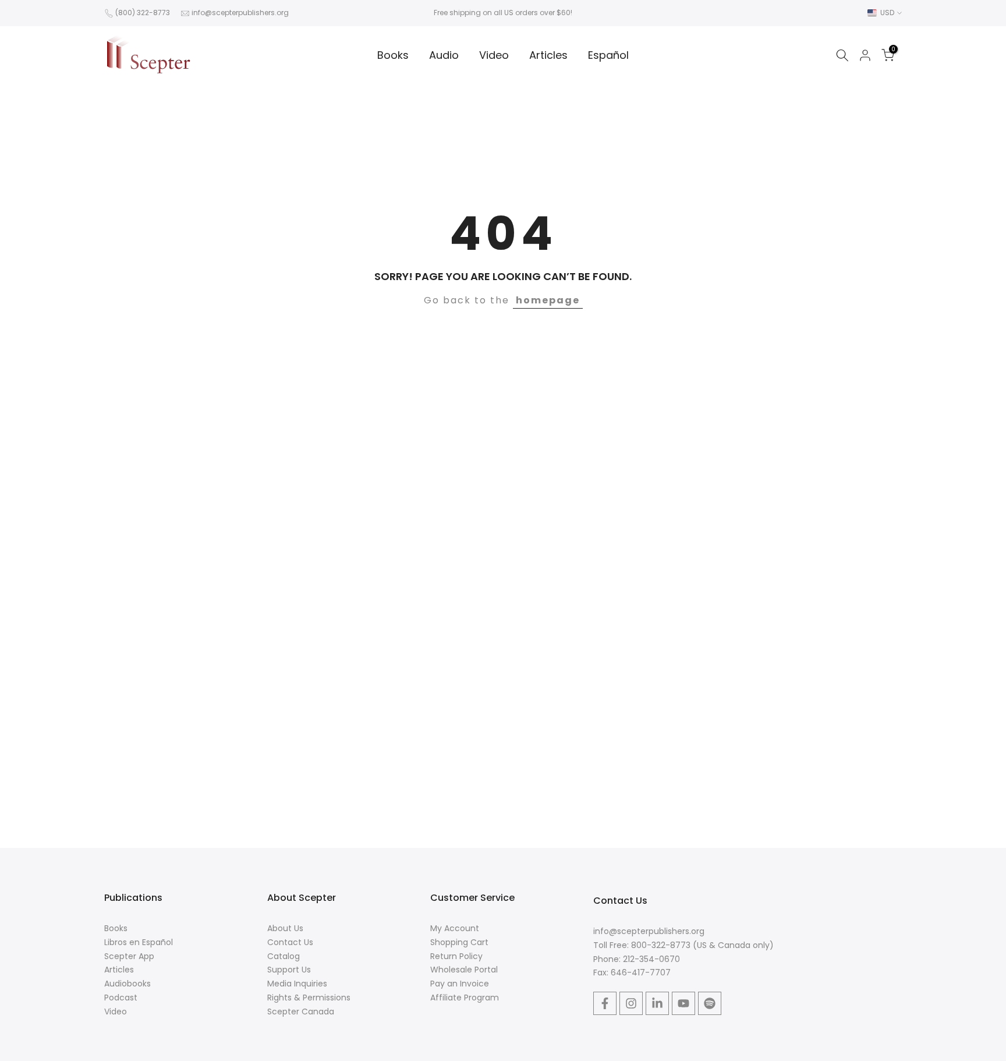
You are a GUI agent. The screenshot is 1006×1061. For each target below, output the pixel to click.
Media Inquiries (297, 983)
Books (393, 55)
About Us (285, 928)
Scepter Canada (300, 1011)
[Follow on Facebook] (605, 1003)
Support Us (289, 969)
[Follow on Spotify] (709, 1003)
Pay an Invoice (459, 983)
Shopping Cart (459, 942)
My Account (454, 928)
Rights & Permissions (308, 997)
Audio (444, 55)
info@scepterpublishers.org (240, 12)
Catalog (283, 956)
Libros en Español (138, 942)
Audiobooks (127, 983)
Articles (548, 55)
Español (608, 55)
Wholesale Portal (464, 969)
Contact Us (290, 942)
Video (494, 55)
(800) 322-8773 (142, 12)
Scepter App (129, 956)
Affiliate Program (464, 997)
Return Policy (456, 956)
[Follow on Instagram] (631, 1003)
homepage (548, 300)
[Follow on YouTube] (683, 1003)
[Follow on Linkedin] (657, 1003)
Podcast (120, 997)
